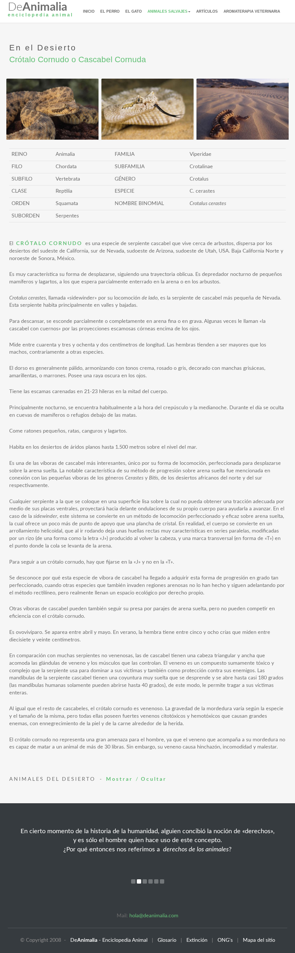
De (40, 10)
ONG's (223, 940)
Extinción (194, 940)
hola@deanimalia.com (153, 915)
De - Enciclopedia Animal (107, 940)
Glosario (164, 940)
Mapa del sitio (259, 940)
